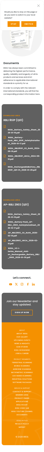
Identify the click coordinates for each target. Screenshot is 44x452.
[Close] (38, 5)
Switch (28, 24)
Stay (13, 24)
